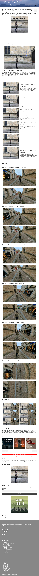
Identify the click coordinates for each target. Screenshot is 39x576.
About (4, 525)
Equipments (6, 546)
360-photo (5, 462)
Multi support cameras (8, 549)
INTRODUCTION (5, 542)
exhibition (26, 460)
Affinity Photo (7, 552)
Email (3, 489)
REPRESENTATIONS (6, 568)
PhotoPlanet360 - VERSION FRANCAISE (19, 454)
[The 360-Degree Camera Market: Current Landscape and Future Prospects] (7, 443)
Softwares (5, 550)
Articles (4, 537)
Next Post (34, 451)
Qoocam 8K (6, 566)
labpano (11, 460)
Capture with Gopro (8, 554)
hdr (9, 460)
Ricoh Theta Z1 (6, 560)
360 (31, 460)
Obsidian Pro (6, 567)
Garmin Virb (6, 563)
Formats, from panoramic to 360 (9, 543)
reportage (34, 462)
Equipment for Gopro (8, 547)
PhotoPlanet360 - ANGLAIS (7, 535)
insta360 (23, 462)
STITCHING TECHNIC (6, 545)
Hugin (6, 551)
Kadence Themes (15, 574)
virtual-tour (23, 460)
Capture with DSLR (8, 555)
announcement (19, 460)
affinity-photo (7, 460)
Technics (5, 553)
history (29, 460)
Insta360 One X (6, 564)
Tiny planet (6, 570)
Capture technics (6, 544)
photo (35, 460)
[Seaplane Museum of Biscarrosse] (19, 443)
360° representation (7, 569)
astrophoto (33, 460)
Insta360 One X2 (6, 565)
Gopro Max (6, 562)
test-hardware (14, 460)
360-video (3, 460)
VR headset (6, 571)
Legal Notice (5, 526)
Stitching (6, 556)
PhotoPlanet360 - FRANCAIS (7, 536)
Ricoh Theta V (6, 559)
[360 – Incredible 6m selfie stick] (31, 443)
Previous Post (5, 451)
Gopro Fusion (6, 561)
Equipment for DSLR (8, 548)
